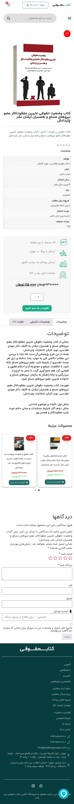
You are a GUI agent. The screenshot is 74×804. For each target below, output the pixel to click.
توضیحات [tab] (61, 322)
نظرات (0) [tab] (18, 322)
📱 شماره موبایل (63, 611)
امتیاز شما (65, 554)
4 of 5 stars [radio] (55, 558)
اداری (43, 132)
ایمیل (69, 598)
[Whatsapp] (41, 785)
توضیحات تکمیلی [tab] (40, 322)
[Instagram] (33, 785)
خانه (68, 132)
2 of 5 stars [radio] (65, 558)
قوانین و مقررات (56, 132)
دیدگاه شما (65, 565)
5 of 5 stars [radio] (50, 558)
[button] (69, 18)
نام (70, 585)
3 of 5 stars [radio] (60, 558)
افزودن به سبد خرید (37, 308)
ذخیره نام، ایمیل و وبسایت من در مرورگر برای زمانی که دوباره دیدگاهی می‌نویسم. (37, 629)
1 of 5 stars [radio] (70, 558)
